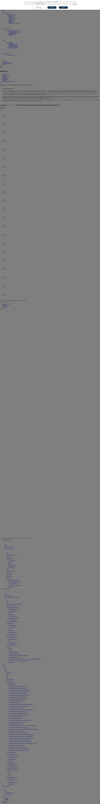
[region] (50, 5)
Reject (52, 7)
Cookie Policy (75, 4)
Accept (63, 7)
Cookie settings (38, 7)
